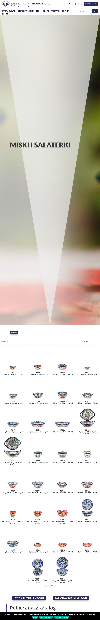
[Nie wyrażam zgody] (98, 616)
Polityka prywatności (61, 617)
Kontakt (65, 11)
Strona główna (9, 11)
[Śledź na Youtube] (78, 4)
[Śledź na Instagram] (75, 4)
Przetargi (55, 11)
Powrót (14, 333)
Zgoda (35, 617)
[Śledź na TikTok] (82, 4)
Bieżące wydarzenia (26, 11)
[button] (9, 341)
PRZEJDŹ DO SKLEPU (91, 4)
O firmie (46, 11)
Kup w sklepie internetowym (71, 598)
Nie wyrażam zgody (46, 617)
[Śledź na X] (72, 4)
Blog (38, 11)
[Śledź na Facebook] (69, 4)
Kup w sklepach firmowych (29, 598)
